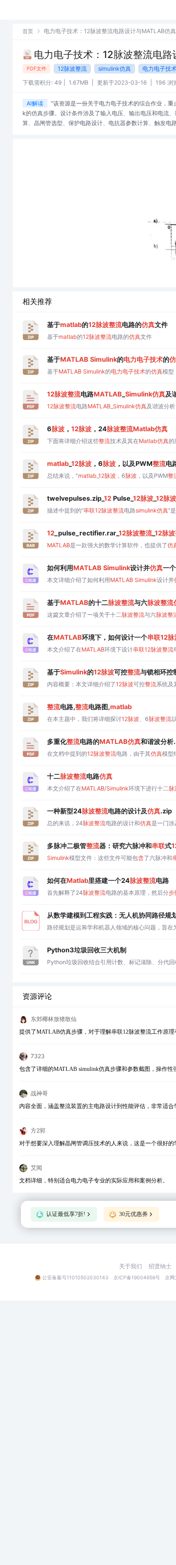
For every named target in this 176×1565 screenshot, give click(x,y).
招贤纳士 (160, 1266)
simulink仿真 (114, 68)
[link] (28, 30)
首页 (28, 31)
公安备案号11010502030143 (75, 1277)
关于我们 (130, 1266)
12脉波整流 (72, 68)
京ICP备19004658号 (136, 1277)
